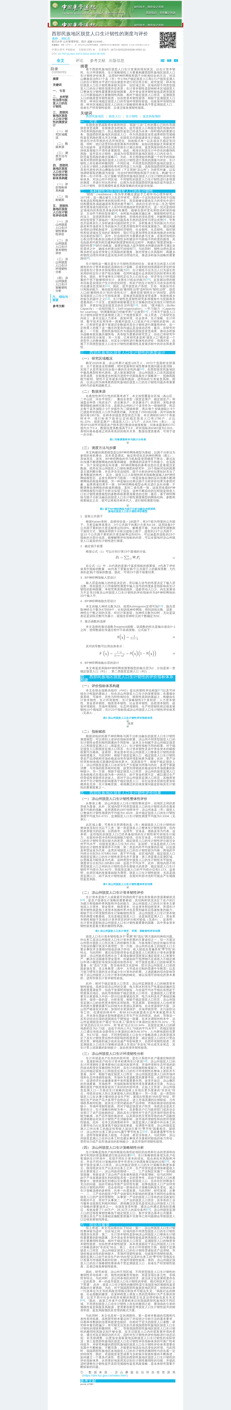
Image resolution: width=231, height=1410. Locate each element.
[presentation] (128, 557)
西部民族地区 (95, 116)
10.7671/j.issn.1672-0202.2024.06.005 (81, 53)
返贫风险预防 (152, 116)
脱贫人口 (115, 116)
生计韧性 (132, 116)
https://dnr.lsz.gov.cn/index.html (104, 1375)
